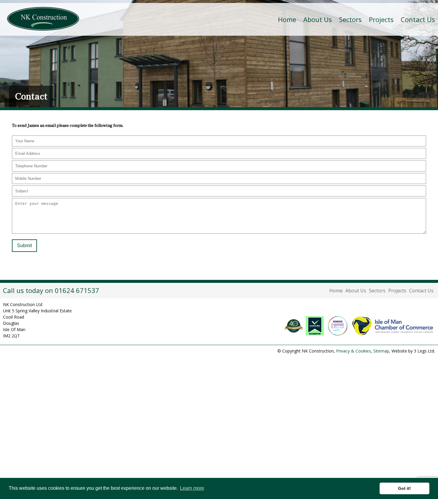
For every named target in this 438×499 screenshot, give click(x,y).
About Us (355, 290)
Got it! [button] (404, 488)
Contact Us (418, 19)
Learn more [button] (192, 488)
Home (287, 19)
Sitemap (381, 351)
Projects (381, 19)
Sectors (377, 290)
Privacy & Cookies (353, 351)
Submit (24, 245)
